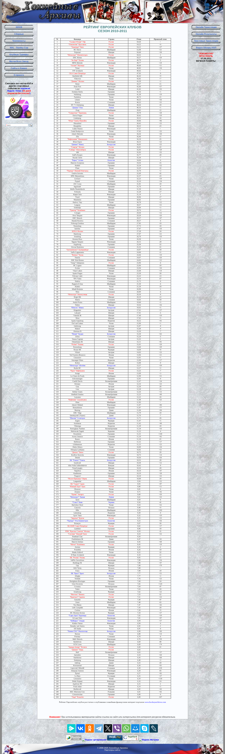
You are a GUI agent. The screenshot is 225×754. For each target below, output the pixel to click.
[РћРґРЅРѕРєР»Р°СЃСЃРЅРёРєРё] (89, 728)
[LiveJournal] (153, 728)
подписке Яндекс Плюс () (19, 91)
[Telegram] (99, 728)
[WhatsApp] (126, 728)
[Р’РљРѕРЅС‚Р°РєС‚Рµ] (80, 728)
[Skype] (144, 728)
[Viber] (117, 728)
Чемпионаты (18, 41)
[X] (108, 728)
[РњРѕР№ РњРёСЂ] (135, 728)
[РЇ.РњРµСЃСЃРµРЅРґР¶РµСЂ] (71, 728)
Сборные (19, 34)
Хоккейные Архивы (118, 748)
